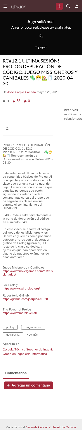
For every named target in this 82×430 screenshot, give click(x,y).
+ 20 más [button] (32, 334)
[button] (8, 129)
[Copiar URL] (41, 36)
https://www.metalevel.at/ (20, 313)
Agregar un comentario (30, 385)
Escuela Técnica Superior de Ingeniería (30, 349)
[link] (59, 6)
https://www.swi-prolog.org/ (21, 288)
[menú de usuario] (76, 6)
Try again (41, 47)
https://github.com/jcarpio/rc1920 (25, 299)
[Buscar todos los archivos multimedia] (68, 6)
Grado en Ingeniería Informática (25, 353)
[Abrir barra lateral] (5, 6)
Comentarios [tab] (16, 373)
